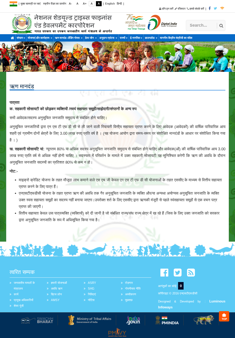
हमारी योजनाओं (59, 283)
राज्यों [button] (122, 37)
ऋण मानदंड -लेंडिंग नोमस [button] (67, 37)
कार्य (16, 294)
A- (70, 3)
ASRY (92, 283)
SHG (91, 288)
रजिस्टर (181, 8)
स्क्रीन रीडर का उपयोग (54, 3)
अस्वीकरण (130, 294)
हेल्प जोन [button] (90, 37)
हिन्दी (119, 3)
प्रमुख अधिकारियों (23, 300)
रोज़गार (129, 283)
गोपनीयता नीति (132, 288)
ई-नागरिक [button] (135, 37)
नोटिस (91, 300)
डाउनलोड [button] (150, 37)
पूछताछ (128, 300)
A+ (85, 3)
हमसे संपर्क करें (196, 8)
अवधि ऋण (56, 288)
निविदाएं (92, 294)
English (110, 3)
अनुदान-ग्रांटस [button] (107, 37)
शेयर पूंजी (19, 305)
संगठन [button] (20, 37)
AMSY (55, 300)
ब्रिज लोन (56, 294)
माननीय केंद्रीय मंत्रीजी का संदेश (176, 37)
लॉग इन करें (167, 8)
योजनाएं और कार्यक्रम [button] (39, 37)
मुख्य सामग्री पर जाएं (30, 3)
